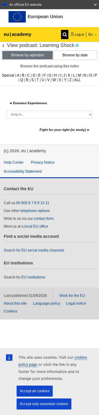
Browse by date (75, 55)
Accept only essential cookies (44, 404)
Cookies (10, 311)
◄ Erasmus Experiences (28, 103)
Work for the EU (72, 296)
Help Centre (13, 162)
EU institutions (33, 277)
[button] (77, 45)
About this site (15, 303)
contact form (44, 218)
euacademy (17, 34)
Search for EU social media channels (34, 250)
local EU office (36, 226)
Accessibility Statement (23, 171)
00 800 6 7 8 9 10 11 (32, 203)
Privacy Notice (43, 162)
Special (8, 75)
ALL (77, 80)
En (90, 34)
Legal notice (76, 303)
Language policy (46, 303)
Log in (79, 34)
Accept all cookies (35, 391)
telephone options (35, 211)
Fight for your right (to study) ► (65, 130)
